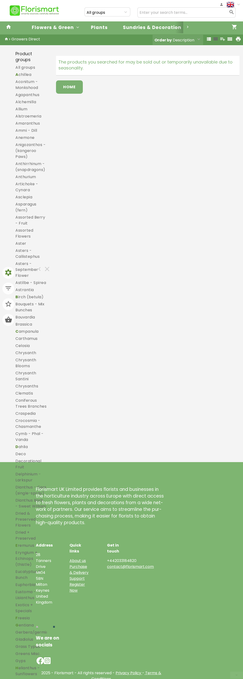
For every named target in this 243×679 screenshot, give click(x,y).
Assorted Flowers (24, 233)
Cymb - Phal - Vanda (29, 436)
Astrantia (24, 290)
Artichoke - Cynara (26, 187)
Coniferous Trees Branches (31, 403)
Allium (21, 109)
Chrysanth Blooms (25, 363)
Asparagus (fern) (26, 207)
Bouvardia (25, 317)
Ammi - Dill (26, 130)
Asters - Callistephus (27, 253)
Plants (99, 27)
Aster (20, 243)
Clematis (24, 393)
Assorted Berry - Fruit (30, 220)
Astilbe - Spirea (30, 282)
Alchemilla (25, 102)
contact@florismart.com (130, 566)
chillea (23, 74)
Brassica (23, 324)
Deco (20, 454)
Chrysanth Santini (25, 376)
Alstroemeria (28, 116)
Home (69, 87)
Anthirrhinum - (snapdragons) (30, 166)
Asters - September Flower (26, 269)
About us (78, 560)
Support (77, 578)
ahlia (21, 446)
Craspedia (25, 413)
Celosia (22, 345)
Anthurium (25, 177)
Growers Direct (25, 39)
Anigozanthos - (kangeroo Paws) (30, 150)
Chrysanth (25, 353)
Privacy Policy (128, 673)
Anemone (25, 137)
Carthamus (26, 338)
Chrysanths (26, 386)
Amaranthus (27, 123)
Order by (163, 40)
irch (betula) (29, 297)
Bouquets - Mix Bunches (29, 307)
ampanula (27, 331)
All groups (25, 67)
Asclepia (23, 197)
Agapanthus (27, 95)
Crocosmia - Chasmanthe (28, 423)
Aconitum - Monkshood (26, 84)
